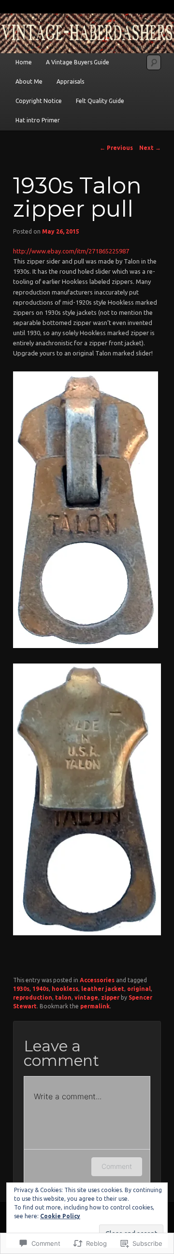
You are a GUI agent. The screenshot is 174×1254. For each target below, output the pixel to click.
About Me (29, 81)
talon (63, 997)
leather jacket (102, 989)
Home (23, 62)
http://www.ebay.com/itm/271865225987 (71, 251)
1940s (40, 989)
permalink (95, 1006)
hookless (65, 989)
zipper (110, 997)
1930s (21, 989)
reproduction (32, 997)
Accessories (97, 980)
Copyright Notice (38, 101)
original (139, 989)
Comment (117, 1166)
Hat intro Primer (37, 120)
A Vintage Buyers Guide (77, 62)
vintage (86, 997)
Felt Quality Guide (100, 101)
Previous (116, 148)
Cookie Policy (60, 1216)
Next (150, 148)
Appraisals (70, 81)
